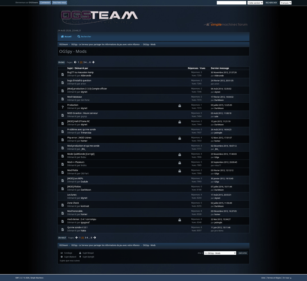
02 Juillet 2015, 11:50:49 (221, 203)
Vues (202, 68)
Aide (263, 278)
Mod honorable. (75, 211)
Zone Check (73, 202)
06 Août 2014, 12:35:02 (221, 88)
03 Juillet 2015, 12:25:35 (221, 105)
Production (72, 105)
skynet (84, 91)
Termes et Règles (274, 278)
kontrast (85, 206)
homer (84, 140)
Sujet (70, 68)
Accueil (68, 36)
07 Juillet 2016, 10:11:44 (221, 186)
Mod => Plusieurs (75, 162)
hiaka (83, 230)
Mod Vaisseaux (74, 96)
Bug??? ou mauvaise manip (80, 72)
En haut (62, 238)
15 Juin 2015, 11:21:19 (220, 121)
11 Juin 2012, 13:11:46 (220, 227)
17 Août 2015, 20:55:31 (221, 194)
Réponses (193, 68)
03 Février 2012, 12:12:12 (222, 170)
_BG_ (83, 149)
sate (216, 116)
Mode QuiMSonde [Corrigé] (80, 154)
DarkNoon (219, 100)
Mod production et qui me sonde (83, 145)
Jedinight (218, 132)
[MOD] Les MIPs (75, 178)
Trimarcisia (86, 132)
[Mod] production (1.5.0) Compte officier (87, 88)
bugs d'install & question (79, 80)
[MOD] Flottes (74, 186)
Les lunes (71, 194)
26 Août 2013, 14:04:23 (221, 129)
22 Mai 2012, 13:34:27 (221, 219)
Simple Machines (36, 278)
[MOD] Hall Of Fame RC (78, 121)
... (88, 62)
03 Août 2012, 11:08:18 (221, 113)
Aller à (200, 253)
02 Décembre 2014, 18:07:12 (224, 146)
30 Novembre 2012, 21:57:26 (224, 72)
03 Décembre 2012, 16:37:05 (224, 211)
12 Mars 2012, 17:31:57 (221, 137)
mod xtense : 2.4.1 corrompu (81, 219)
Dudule (84, 181)
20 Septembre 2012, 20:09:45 (224, 162)
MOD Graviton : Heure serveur (82, 113)
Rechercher (86, 36)
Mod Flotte (72, 170)
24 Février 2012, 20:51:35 (222, 80)
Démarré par (81, 68)
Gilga (216, 157)
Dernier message (220, 68)
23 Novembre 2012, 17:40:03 (224, 154)
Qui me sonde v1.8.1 (77, 227)
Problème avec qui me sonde (81, 129)
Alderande (86, 75)
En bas (61, 62)
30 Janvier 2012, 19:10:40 (222, 178)
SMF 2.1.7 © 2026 (22, 278)
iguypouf (85, 222)
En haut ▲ (287, 278)
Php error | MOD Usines (79, 137)
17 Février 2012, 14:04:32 (222, 97)
